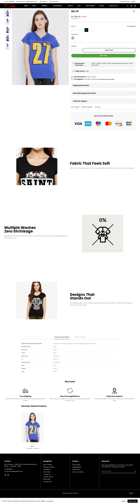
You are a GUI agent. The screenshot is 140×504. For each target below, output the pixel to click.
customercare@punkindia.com (13, 471)
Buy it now (103, 55)
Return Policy (76, 469)
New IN (70, 6)
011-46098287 (8, 469)
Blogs (101, 6)
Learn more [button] (50, 501)
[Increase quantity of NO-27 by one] (80, 50)
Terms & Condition (78, 472)
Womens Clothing (48, 467)
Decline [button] (124, 501)
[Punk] (10, 5)
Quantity (73, 46)
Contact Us (113, 6)
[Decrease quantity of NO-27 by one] (73, 50)
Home (26, 6)
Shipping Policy (76, 467)
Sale (79, 6)
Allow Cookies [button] (133, 501)
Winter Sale (46, 472)
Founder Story (47, 481)
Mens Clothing (47, 464)
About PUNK (46, 479)
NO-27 (33, 446)
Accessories (57, 6)
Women (44, 6)
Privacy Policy (76, 464)
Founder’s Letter (48, 477)
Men (34, 6)
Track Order (90, 6)
